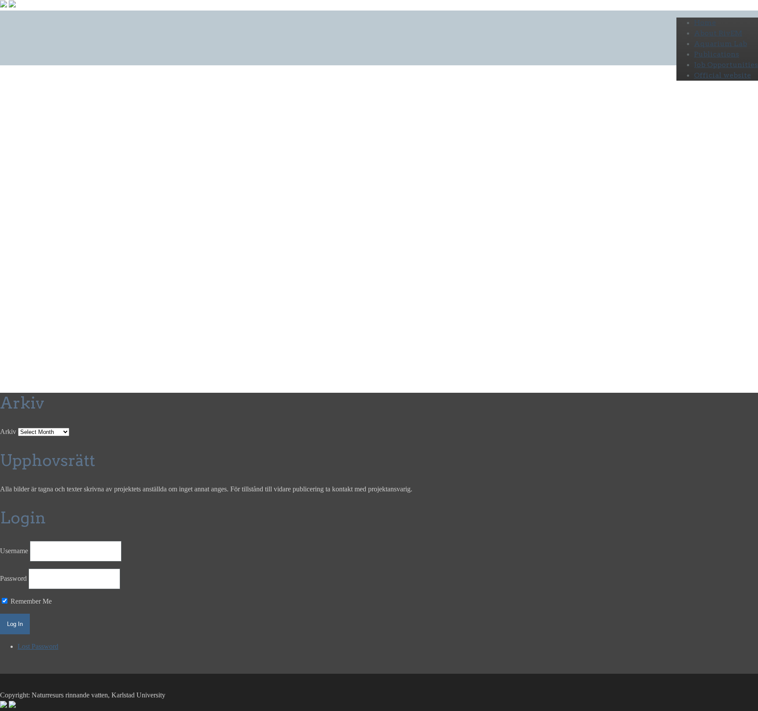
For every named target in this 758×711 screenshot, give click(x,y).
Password (13, 578)
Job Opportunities (726, 64)
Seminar (84, 176)
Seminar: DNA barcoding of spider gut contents (183, 147)
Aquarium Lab (720, 43)
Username (14, 551)
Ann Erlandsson (219, 195)
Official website (722, 75)
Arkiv (8, 431)
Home (705, 22)
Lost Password (38, 646)
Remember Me (30, 601)
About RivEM (718, 33)
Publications (716, 54)
